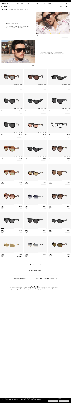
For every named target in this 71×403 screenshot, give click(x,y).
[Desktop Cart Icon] (69, 3)
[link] (66, 3)
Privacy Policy (14, 399)
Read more (28, 9)
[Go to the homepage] (5, 3)
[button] (61, 6)
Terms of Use (21, 399)
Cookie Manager (38, 399)
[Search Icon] (62, 3)
